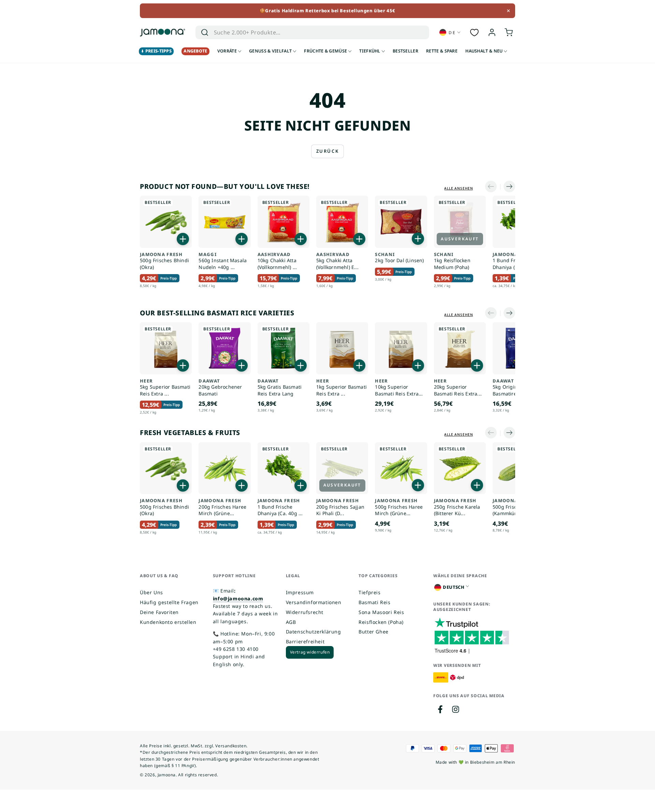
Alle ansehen (458, 188)
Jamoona (167, 775)
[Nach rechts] (507, 186)
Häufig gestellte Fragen (169, 602)
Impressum (300, 592)
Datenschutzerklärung (313, 631)
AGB (291, 622)
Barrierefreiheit (305, 641)
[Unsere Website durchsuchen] (205, 32)
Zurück (327, 151)
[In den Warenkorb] (183, 239)
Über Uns (151, 592)
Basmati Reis (374, 602)
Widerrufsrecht (304, 612)
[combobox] (302, 32)
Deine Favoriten (159, 612)
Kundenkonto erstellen (168, 622)
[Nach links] (492, 186)
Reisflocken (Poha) (381, 622)
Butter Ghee (374, 631)
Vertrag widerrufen (310, 652)
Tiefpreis (369, 592)
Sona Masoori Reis (381, 612)
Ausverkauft (460, 239)
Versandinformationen (313, 602)
